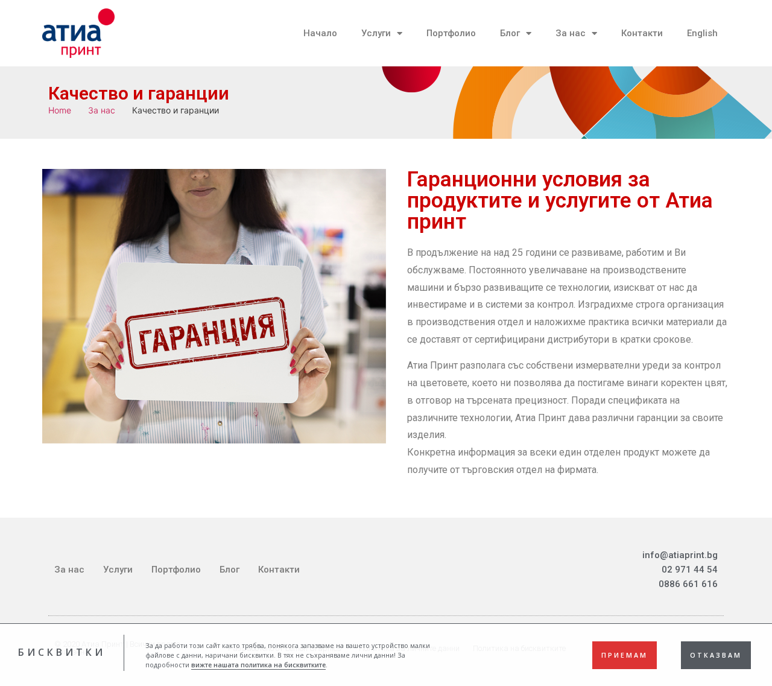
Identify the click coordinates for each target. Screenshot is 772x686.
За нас (570, 33)
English (702, 33)
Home (59, 110)
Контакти (642, 33)
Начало (320, 33)
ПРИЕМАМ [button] (624, 654)
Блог (510, 33)
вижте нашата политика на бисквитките (258, 664)
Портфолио (451, 33)
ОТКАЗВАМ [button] (716, 654)
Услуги (376, 33)
